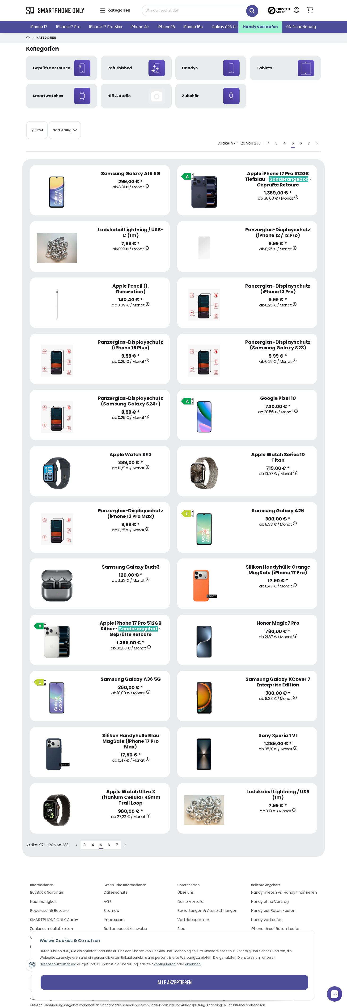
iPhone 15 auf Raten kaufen (275, 928)
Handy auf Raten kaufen (273, 910)
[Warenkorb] (312, 10)
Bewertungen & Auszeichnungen (207, 910)
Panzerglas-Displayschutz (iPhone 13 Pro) (277, 289)
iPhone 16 (166, 26)
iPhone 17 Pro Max (105, 26)
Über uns (185, 892)
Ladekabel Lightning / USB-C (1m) (131, 232)
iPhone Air (140, 26)
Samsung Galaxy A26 (278, 510)
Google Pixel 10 (278, 398)
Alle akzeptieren (174, 982)
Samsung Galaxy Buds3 (131, 567)
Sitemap (111, 910)
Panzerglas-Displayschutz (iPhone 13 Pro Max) (130, 513)
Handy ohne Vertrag (270, 901)
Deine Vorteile (190, 901)
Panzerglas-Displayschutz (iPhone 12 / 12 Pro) (277, 232)
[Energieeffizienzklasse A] (186, 175)
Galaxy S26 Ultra (227, 26)
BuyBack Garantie (46, 892)
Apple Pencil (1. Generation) (130, 289)
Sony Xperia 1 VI (278, 735)
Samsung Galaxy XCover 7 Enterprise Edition (277, 682)
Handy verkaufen (260, 26)
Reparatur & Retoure (49, 910)
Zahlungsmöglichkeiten (51, 928)
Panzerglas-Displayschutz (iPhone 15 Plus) (130, 345)
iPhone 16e (193, 26)
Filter (38, 130)
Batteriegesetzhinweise (125, 928)
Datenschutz (115, 892)
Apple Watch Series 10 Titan (278, 457)
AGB (108, 901)
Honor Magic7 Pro (278, 623)
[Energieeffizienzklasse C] (186, 512)
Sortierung (62, 130)
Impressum (114, 919)
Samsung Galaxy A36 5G (131, 679)
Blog (181, 928)
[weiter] (317, 143)
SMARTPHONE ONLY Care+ (54, 919)
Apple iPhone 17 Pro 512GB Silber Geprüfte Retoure (130, 629)
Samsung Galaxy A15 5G (130, 173)
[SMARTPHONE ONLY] (55, 11)
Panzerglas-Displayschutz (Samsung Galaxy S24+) (130, 401)
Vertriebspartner (193, 919)
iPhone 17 (38, 26)
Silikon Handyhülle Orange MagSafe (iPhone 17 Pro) (278, 570)
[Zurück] (268, 143)
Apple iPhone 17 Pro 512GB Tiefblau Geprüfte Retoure (278, 179)
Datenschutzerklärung (58, 964)
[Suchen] (249, 8)
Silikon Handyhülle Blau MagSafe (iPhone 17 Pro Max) (130, 741)
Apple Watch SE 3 (131, 454)
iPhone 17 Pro (68, 26)
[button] (296, 10)
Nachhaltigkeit (43, 901)
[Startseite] (28, 38)
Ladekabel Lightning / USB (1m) (277, 794)
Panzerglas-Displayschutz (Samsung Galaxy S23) (277, 345)
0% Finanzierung (301, 26)
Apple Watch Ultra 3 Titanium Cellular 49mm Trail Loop (131, 797)
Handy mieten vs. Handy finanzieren (284, 892)
